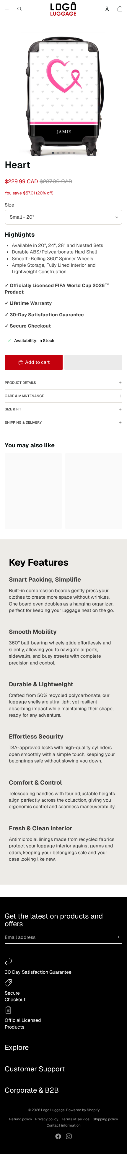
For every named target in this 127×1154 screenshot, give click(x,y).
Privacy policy (46, 1119)
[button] (93, 362)
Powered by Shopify (83, 1110)
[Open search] (19, 8)
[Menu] (7, 9)
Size (9, 205)
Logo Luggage (53, 1110)
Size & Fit (13, 409)
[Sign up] (117, 937)
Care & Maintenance (24, 396)
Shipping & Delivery (23, 422)
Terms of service (75, 1119)
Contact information (64, 1125)
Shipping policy (105, 1119)
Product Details (20, 382)
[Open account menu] (106, 8)
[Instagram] (68, 1136)
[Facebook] (58, 1136)
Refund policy (20, 1119)
